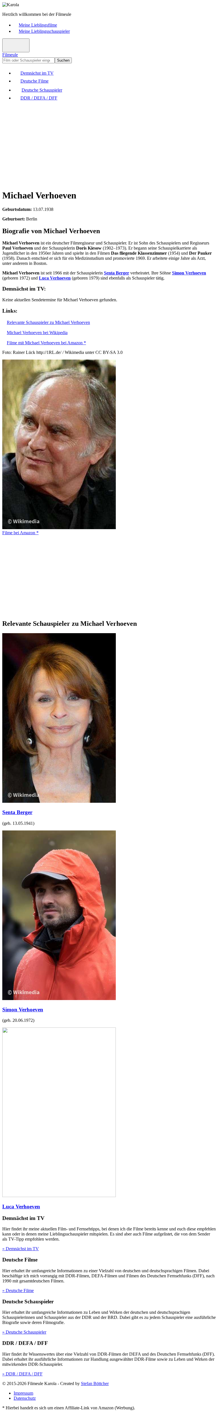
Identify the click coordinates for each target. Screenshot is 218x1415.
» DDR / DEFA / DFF (22, 1373)
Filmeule (10, 54)
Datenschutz (25, 1398)
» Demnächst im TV (20, 1248)
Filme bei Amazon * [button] (20, 532)
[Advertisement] (109, 144)
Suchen (63, 60)
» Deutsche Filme (18, 1290)
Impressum (23, 1393)
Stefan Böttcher (95, 1383)
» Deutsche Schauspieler (24, 1332)
